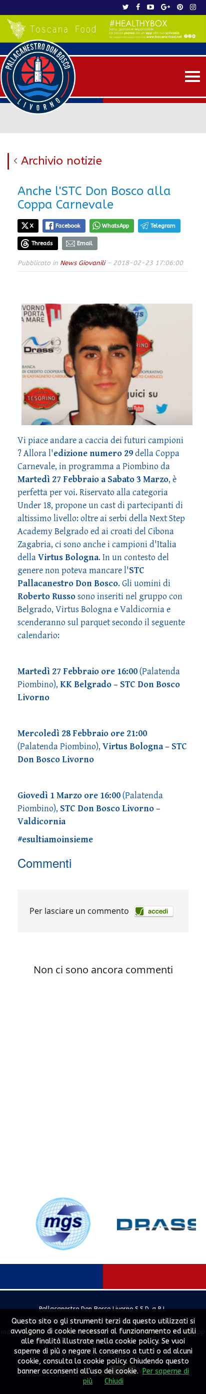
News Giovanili (82, 263)
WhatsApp (115, 226)
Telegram (163, 226)
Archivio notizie (61, 161)
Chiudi (114, 1381)
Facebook (68, 226)
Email (84, 243)
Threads (42, 243)
